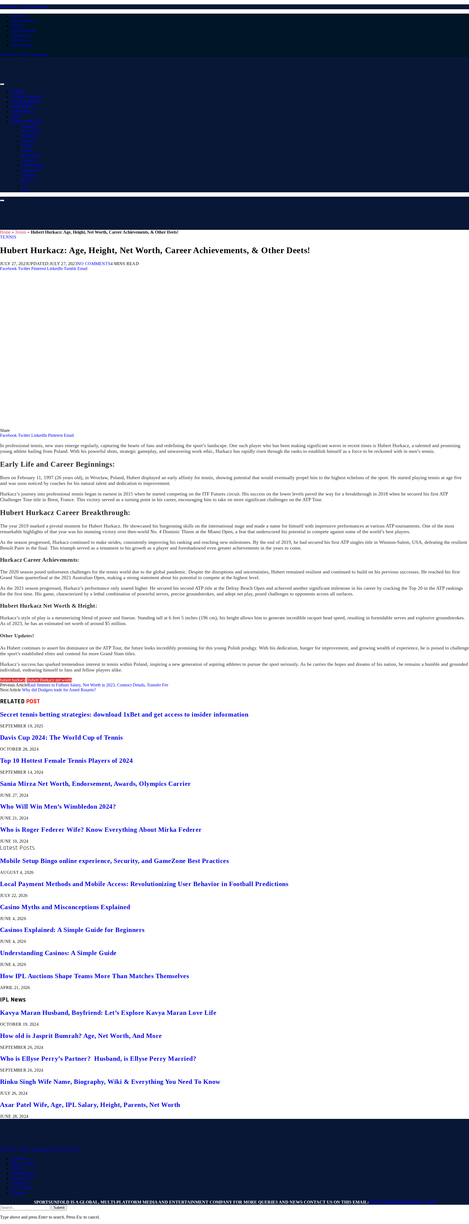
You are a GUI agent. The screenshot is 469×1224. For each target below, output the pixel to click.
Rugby (27, 180)
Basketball (31, 131)
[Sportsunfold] (141, 82)
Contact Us (20, 40)
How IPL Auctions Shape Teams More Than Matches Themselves (94, 976)
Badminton (31, 155)
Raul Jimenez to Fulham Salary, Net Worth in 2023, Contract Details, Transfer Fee (97, 685)
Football (23, 111)
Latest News (26, 97)
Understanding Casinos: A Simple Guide (58, 952)
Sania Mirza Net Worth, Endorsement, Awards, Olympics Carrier (95, 783)
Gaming (29, 126)
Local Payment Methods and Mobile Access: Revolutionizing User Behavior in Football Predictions (144, 883)
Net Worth (31, 170)
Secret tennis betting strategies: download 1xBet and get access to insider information (124, 714)
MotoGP (29, 136)
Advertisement (23, 30)
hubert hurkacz (13, 680)
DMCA (17, 25)
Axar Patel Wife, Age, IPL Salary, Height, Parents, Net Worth (90, 1104)
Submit (59, 1208)
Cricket (21, 107)
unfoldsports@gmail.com (402, 1202)
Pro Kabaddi (32, 165)
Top (15, 116)
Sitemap (18, 1193)
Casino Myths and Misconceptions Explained (65, 907)
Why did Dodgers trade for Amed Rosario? (59, 690)
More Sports (26, 121)
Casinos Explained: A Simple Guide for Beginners (72, 929)
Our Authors (21, 45)
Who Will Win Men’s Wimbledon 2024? (58, 806)
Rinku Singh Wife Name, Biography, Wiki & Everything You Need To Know (110, 1081)
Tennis (27, 150)
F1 (24, 185)
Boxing (28, 141)
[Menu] (2, 84)
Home (18, 92)
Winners (29, 175)
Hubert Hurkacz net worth (49, 680)
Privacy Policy (23, 20)
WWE (27, 145)
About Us (19, 16)
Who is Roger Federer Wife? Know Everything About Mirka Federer (101, 829)
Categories (25, 102)
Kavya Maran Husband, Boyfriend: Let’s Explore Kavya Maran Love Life (108, 1012)
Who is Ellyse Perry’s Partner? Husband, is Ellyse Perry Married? (98, 1058)
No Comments (94, 263)
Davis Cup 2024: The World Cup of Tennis (61, 737)
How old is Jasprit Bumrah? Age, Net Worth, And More (81, 1035)
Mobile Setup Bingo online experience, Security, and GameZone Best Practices (114, 860)
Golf (26, 189)
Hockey (28, 160)
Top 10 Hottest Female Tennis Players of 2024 (66, 760)
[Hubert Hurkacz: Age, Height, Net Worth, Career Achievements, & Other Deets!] (163, 425)
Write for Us (21, 35)
